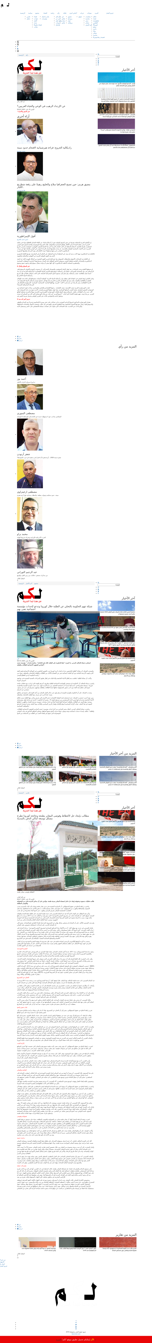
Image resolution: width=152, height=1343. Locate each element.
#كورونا (95, 25)
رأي (58, 13)
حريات (82, 13)
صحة (35, 23)
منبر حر (58, 19)
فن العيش (89, 25)
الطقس (95, 23)
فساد (94, 19)
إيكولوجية (96, 21)
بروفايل (70, 23)
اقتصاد (45, 13)
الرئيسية (22, 13)
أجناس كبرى (73, 13)
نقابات (36, 27)
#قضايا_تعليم (38, 25)
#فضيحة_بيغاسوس (99, 37)
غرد (19, 336)
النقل (35, 21)
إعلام (94, 17)
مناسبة (88, 19)
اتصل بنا (2, 1264)
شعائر (87, 23)
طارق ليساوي (21, 190)
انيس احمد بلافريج (22, 239)
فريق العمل (109, 13)
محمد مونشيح (21, 151)
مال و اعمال (45, 17)
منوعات (89, 13)
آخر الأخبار (29, 583)
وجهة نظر (59, 21)
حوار (69, 21)
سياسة (30, 13)
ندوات (63, 21)
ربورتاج (70, 19)
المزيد (96, 13)
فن (63, 17)
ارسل (20, 340)
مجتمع (37, 13)
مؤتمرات (44, 19)
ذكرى (94, 29)
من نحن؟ (3, 1260)
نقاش (63, 19)
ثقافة (64, 13)
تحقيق (70, 17)
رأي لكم (58, 17)
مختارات (88, 17)
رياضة (52, 13)
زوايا (94, 31)
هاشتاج (58, 25)
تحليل (28, 19)
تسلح (94, 27)
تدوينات (58, 23)
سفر (87, 21)
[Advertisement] (55, 321)
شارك (20, 338)
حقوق (80, 17)
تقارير (28, 17)
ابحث (117, 56)
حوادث (36, 19)
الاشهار (2, 1262)
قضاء (35, 17)
